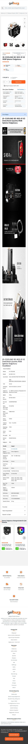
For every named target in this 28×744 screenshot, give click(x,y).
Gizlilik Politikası (14, 708)
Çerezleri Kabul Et (14, 734)
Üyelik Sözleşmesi (14, 705)
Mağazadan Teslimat (14, 712)
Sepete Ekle (18, 81)
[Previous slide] (3, 538)
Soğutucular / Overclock (14, 642)
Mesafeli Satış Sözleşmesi (14, 698)
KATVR (14, 669)
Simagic (14, 683)
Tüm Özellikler (20, 89)
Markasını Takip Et (19, 54)
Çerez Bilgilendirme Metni (20, 730)
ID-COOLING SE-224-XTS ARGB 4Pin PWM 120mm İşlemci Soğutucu (20, 545)
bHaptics (14, 658)
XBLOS (14, 687)
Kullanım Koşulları (14, 710)
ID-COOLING (14, 448)
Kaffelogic (14, 664)
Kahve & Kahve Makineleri (14, 635)
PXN (14, 678)
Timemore (14, 685)
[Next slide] (24, 538)
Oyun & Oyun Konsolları (14, 637)
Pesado (14, 676)
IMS (14, 662)
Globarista (14, 648)
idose (14, 653)
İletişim (14, 714)
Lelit (14, 671)
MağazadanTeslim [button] (8, 66)
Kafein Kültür (14, 651)
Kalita (14, 667)
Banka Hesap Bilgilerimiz (14, 696)
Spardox (14, 655)
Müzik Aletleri (14, 639)
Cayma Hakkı (14, 701)
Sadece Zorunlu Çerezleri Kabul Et (14, 738)
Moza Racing (14, 674)
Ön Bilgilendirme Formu (14, 703)
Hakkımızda (14, 694)
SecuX (14, 680)
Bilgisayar (14, 633)
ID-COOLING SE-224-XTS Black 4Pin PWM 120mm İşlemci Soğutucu (7, 545)
